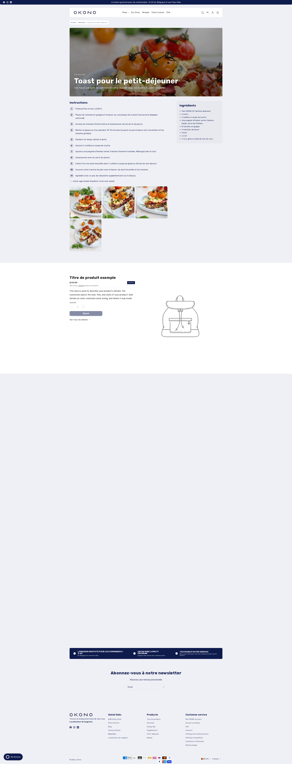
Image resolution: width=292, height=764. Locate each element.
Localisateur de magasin (118, 738)
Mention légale (191, 745)
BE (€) (206, 759)
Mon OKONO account (194, 719)
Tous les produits (153, 719)
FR (208, 12)
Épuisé (86, 313)
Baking (149, 738)
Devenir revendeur (193, 723)
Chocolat (150, 723)
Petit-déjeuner (153, 734)
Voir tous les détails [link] (79, 320)
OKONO (78, 760)
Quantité (73, 302)
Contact (189, 730)
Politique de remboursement (197, 734)
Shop (124, 12)
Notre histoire (113, 723)
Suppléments (152, 730)
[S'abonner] (164, 687)
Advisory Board (114, 730)
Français (215, 759)
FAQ (187, 727)
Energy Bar (151, 727)
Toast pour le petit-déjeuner (97, 22)
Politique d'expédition (194, 738)
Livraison (81, 285)
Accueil (73, 22)
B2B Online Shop (114, 719)
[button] (202, 12)
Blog (110, 727)
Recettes (82, 22)
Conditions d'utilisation (195, 741)
